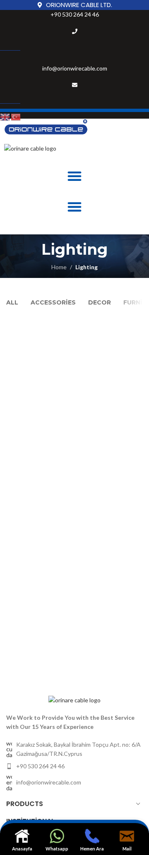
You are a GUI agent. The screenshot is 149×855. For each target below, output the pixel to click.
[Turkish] (16, 116)
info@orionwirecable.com (74, 68)
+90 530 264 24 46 (74, 14)
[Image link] (74, 699)
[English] (5, 116)
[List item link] (74, 766)
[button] (74, 176)
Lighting (86, 266)
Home (59, 266)
